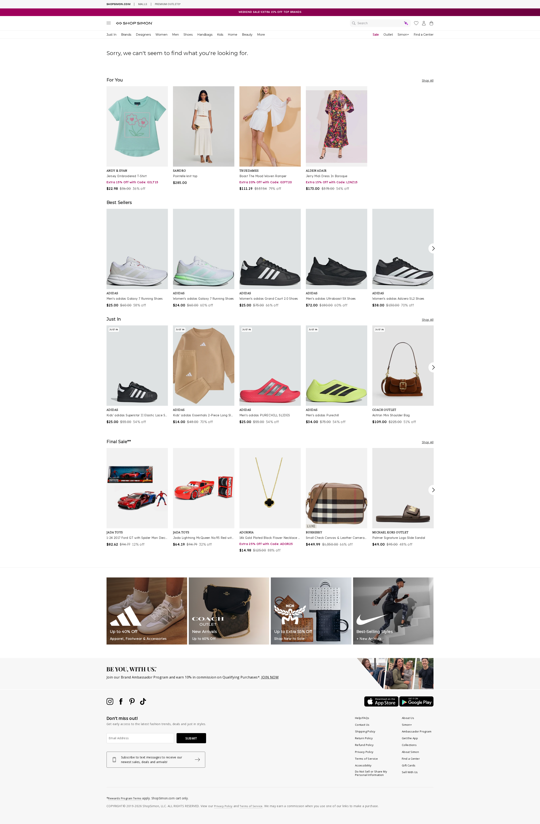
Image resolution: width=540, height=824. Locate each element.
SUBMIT (191, 738)
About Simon (410, 752)
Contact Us (362, 725)
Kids (220, 34)
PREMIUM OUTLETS (168, 4)
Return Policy (364, 738)
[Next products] (433, 248)
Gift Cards (409, 765)
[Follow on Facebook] (121, 703)
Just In (111, 34)
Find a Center (423, 34)
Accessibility (363, 765)
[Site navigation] (109, 24)
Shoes (188, 34)
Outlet (388, 34)
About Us (408, 718)
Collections (409, 745)
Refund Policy (364, 745)
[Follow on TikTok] (143, 703)
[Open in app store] (381, 705)
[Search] (380, 23)
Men (175, 34)
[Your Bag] (431, 24)
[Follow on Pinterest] (132, 703)
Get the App (410, 738)
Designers (143, 34)
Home (232, 34)
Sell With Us (410, 772)
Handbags (204, 34)
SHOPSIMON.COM (118, 4)
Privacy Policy (364, 752)
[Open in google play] (416, 705)
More (261, 34)
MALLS (142, 4)
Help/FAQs (362, 718)
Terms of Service (366, 759)
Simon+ (403, 34)
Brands (126, 34)
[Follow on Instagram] (110, 703)
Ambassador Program (416, 731)
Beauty (247, 34)
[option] (137, 138)
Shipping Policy (365, 731)
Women (161, 34)
